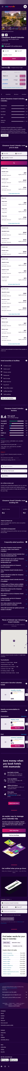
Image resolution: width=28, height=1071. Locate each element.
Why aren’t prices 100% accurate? (11, 997)
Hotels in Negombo (7, 953)
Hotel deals (5, 1003)
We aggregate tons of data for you (11, 994)
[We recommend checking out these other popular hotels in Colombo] (26, 684)
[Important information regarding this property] (26, 502)
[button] (2, 6)
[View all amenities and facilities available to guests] (26, 361)
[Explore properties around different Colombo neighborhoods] (26, 710)
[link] (17, 727)
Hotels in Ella (6, 957)
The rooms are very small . (10, 457)
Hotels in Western (8, 1004)
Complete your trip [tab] (17, 946)
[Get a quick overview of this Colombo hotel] (26, 100)
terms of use (19, 921)
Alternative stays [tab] (16, 942)
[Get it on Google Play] (5, 1060)
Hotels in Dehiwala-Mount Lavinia (11, 971)
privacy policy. (4, 923)
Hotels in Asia (11, 1003)
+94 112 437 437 (6, 44)
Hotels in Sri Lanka (20, 1003)
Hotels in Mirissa (6, 969)
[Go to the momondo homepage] (10, 6)
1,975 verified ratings (16, 46)
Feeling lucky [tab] (7, 946)
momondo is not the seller (9, 992)
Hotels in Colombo (18, 1004)
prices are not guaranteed (11, 987)
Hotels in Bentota (7, 967)
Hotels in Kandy (6, 959)
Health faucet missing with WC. (11, 459)
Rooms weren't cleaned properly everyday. (12, 455)
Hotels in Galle (6, 963)
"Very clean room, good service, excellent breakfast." (11, 447)
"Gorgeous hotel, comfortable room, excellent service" (12, 442)
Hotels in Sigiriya (7, 973)
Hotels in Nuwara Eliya (8, 955)
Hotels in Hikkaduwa (8, 965)
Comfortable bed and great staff (11, 444)
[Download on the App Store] (14, 1060)
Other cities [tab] (6, 942)
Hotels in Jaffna (6, 961)
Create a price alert (12, 795)
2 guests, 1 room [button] (7, 54)
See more (23, 716)
